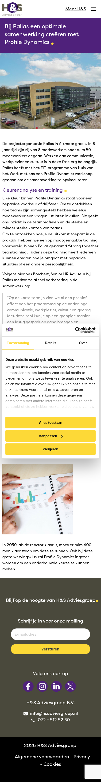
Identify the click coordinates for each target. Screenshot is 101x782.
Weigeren (50, 449)
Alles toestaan (50, 422)
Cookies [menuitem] (52, 764)
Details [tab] (50, 343)
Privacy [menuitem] (82, 756)
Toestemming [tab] (18, 343)
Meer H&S (75, 9)
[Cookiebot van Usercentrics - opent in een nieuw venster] (75, 330)
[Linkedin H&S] (57, 686)
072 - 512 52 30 (53, 720)
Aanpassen (48, 436)
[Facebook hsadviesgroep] (29, 686)
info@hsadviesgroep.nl (53, 713)
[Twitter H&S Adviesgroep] (70, 686)
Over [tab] (83, 343)
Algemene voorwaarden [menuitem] (42, 756)
